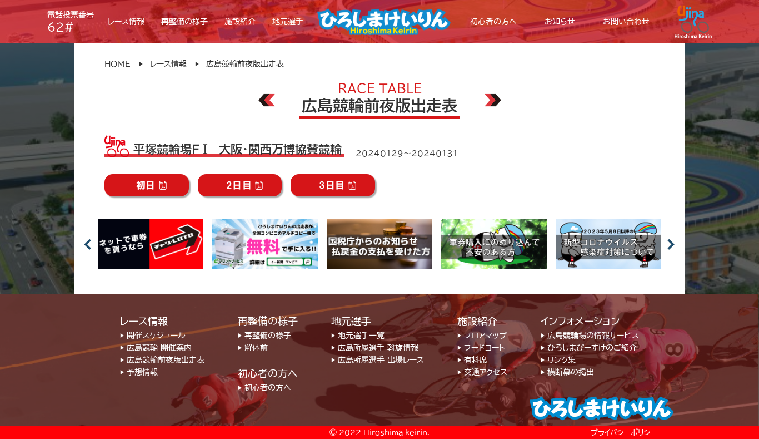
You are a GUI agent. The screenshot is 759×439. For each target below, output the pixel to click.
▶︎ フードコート (481, 348)
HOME (117, 64)
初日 (146, 185)
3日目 (332, 185)
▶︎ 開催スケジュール (153, 335)
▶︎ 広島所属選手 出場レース (377, 360)
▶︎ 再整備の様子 (264, 335)
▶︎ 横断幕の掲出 (567, 372)
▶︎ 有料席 (472, 360)
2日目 (239, 185)
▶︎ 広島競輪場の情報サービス (590, 335)
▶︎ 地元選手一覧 (358, 335)
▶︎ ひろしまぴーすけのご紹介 (589, 348)
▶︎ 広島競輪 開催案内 (156, 348)
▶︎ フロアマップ (482, 335)
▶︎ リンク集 (558, 360)
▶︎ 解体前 (253, 348)
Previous (87, 244)
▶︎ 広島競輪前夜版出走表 (162, 360)
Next (671, 244)
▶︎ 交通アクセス (482, 372)
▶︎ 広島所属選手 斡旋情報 (374, 348)
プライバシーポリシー (624, 432)
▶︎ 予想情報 (139, 372)
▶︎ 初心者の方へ (264, 388)
